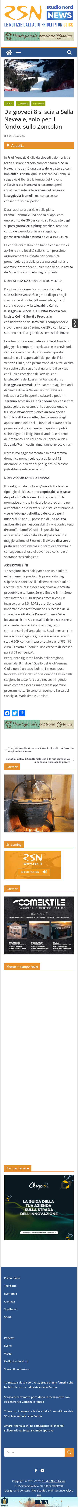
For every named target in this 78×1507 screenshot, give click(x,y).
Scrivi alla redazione (17, 1369)
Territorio (38, 103)
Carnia (9, 103)
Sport (7, 1317)
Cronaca (9, 1301)
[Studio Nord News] (9, 52)
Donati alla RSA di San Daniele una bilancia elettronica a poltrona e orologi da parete (37, 760)
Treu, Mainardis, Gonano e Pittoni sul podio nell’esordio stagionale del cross (41, 750)
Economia (10, 1293)
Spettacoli (10, 1309)
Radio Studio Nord (16, 1361)
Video (8, 1353)
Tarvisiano (22, 103)
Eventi (8, 1345)
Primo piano (12, 1278)
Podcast (9, 1338)
